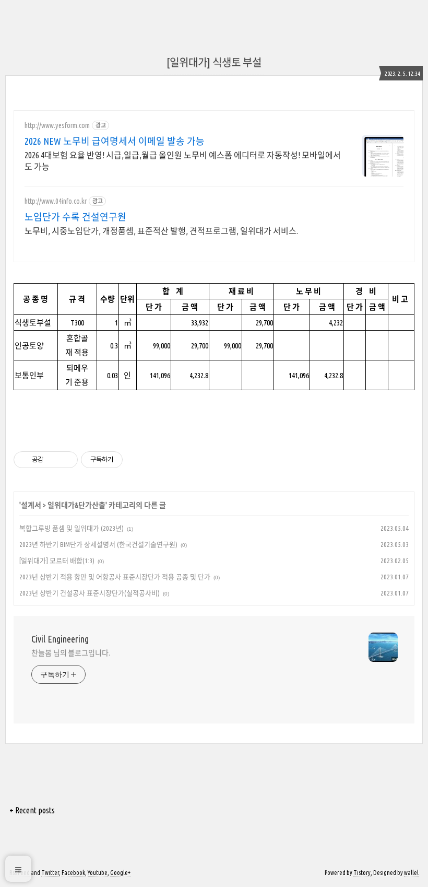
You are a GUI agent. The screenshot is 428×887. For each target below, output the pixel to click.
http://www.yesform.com (57, 125)
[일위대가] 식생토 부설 (214, 62)
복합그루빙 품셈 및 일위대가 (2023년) (71, 528)
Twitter (50, 872)
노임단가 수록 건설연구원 (75, 217)
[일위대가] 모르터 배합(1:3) (56, 560)
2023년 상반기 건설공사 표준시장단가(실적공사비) (89, 593)
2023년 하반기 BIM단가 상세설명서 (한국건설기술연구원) (98, 544)
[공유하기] (53, 460)
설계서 (31, 505)
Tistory (362, 872)
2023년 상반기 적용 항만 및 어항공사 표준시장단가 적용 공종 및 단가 (114, 576)
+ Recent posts (32, 810)
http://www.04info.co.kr (56, 201)
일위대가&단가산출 (76, 505)
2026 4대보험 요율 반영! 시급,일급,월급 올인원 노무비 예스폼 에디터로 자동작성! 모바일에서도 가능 (183, 160)
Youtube (98, 872)
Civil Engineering (60, 639)
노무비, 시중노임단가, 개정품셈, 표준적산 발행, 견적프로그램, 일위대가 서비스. (161, 231)
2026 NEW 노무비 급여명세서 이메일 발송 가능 (115, 141)
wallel (411, 872)
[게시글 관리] (66, 460)
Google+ (120, 872)
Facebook (73, 872)
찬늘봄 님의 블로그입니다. (70, 653)
